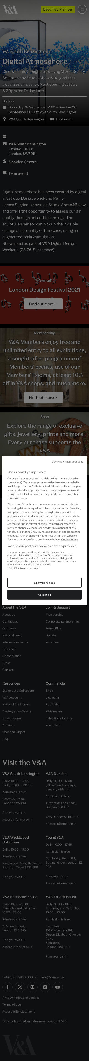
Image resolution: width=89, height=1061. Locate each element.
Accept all (44, 594)
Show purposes (44, 582)
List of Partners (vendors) (23, 567)
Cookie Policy (69, 539)
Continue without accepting (68, 461)
